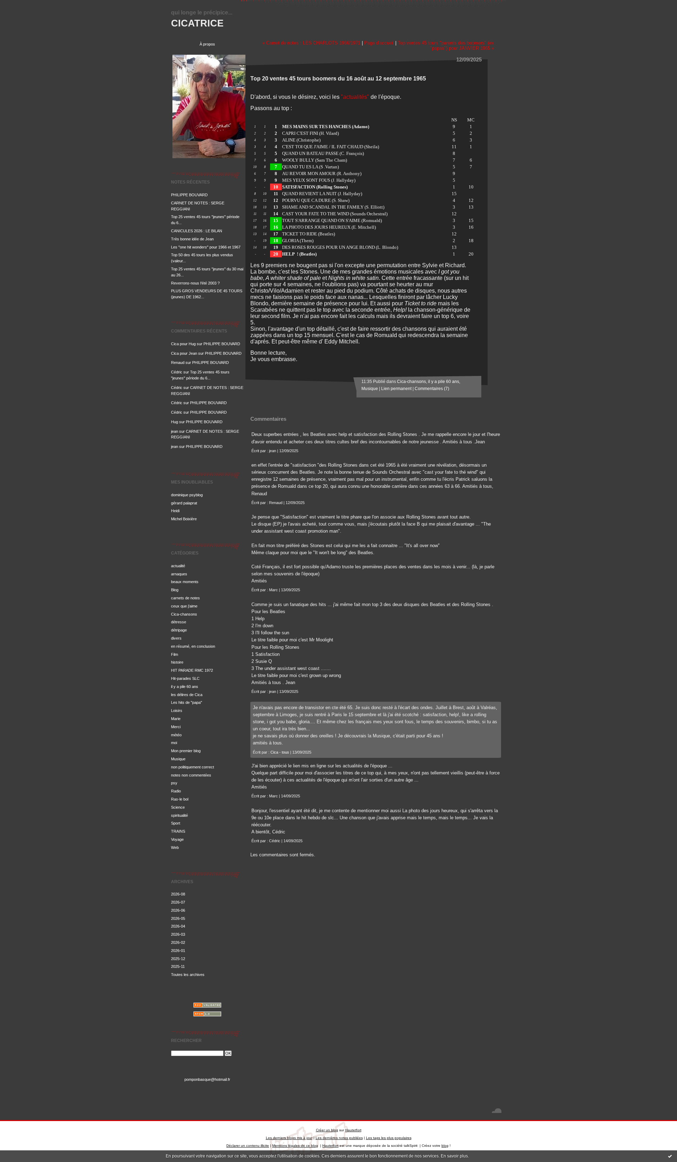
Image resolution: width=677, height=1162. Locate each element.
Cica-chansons (184, 614)
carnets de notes (185, 598)
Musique (178, 759)
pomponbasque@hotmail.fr (207, 1079)
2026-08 (178, 894)
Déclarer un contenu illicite (247, 1146)
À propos (207, 44)
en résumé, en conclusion (193, 646)
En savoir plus (454, 1156)
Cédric (176, 372)
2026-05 (178, 918)
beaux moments (185, 582)
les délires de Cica (186, 695)
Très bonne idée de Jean (192, 239)
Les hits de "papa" (186, 702)
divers (176, 638)
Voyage (177, 839)
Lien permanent (396, 388)
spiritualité (179, 815)
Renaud (177, 362)
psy (174, 783)
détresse (178, 622)
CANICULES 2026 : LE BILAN (196, 231)
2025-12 (178, 959)
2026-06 (178, 910)
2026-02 (178, 942)
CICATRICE (197, 23)
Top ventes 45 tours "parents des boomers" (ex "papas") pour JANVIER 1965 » (446, 45)
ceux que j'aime (184, 606)
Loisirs (176, 710)
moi (174, 743)
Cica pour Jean (184, 353)
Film (174, 654)
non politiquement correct (192, 767)
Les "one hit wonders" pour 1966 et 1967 (205, 247)
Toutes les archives (188, 974)
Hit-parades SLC (185, 678)
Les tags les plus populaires (388, 1138)
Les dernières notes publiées (339, 1138)
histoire (177, 662)
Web (175, 847)
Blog (174, 590)
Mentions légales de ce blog (295, 1146)
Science (178, 807)
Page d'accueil (379, 43)
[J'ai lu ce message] (670, 1156)
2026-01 (178, 950)
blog (445, 1146)
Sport (175, 823)
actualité (178, 566)
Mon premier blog (186, 751)
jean (174, 431)
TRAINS (178, 831)
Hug (174, 422)
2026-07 (178, 902)
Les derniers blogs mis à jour (289, 1138)
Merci (176, 727)
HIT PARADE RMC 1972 (192, 670)
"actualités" (355, 97)
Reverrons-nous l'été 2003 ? (195, 283)
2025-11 (178, 966)
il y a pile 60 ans (184, 686)
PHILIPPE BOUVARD (189, 195)
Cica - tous (279, 752)
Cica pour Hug (183, 344)
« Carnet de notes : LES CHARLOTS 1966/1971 (311, 43)
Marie (176, 719)
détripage (179, 630)
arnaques (179, 574)
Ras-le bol (179, 799)
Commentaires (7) (432, 388)
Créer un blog (327, 1130)
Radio (176, 791)
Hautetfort (353, 1130)
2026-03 (178, 934)
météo (176, 735)
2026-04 (178, 926)
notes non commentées (191, 775)
